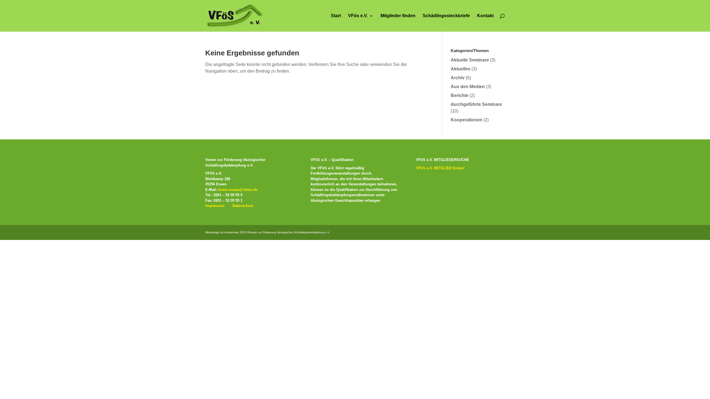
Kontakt (485, 16)
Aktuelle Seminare (470, 60)
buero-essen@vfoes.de (237, 190)
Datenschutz (242, 206)
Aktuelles (460, 68)
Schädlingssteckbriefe (446, 16)
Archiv (458, 77)
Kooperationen (466, 119)
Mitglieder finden (398, 16)
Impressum (215, 206)
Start (336, 16)
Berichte (459, 95)
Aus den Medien (468, 86)
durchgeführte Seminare (476, 104)
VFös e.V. (358, 16)
